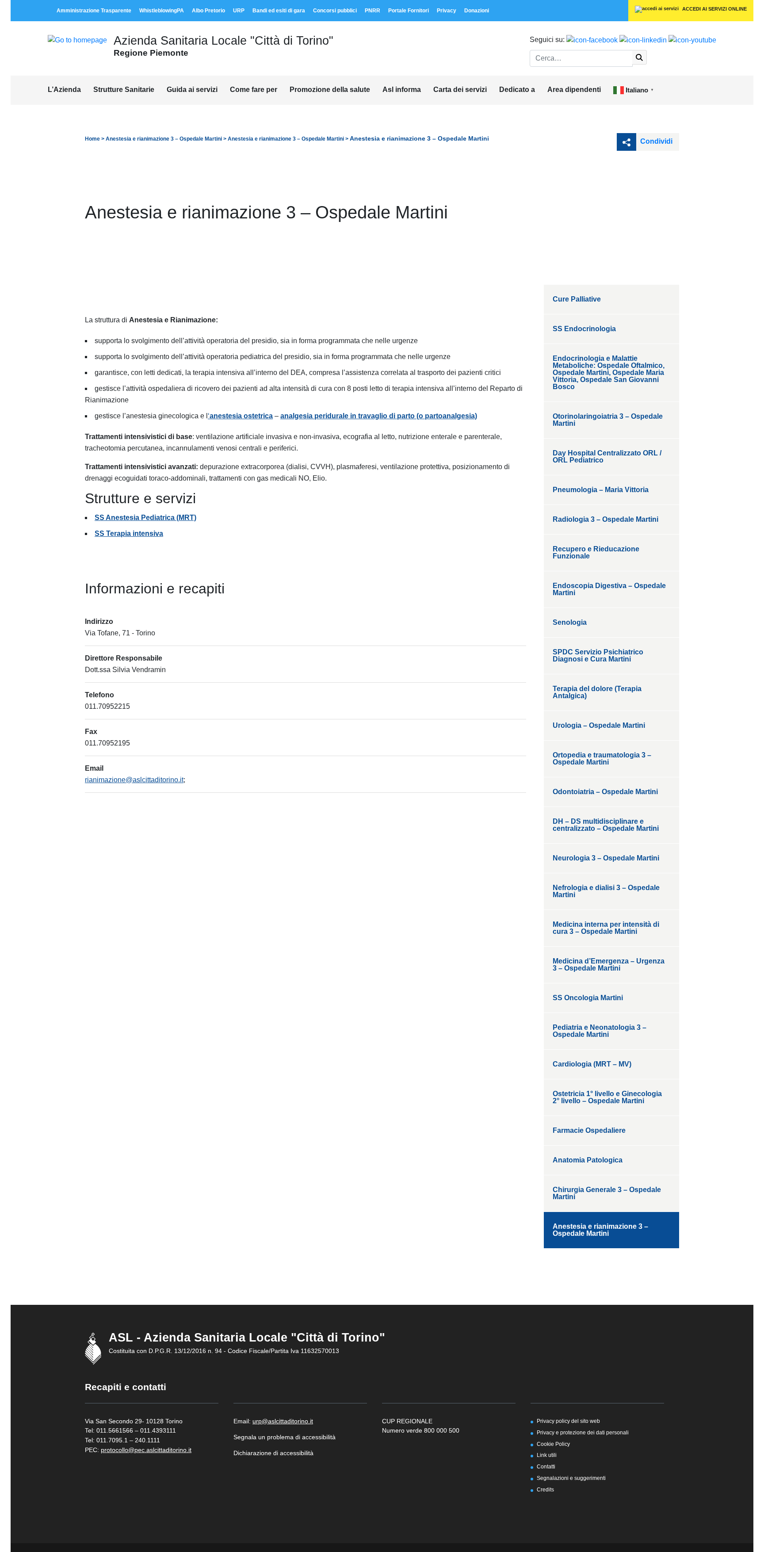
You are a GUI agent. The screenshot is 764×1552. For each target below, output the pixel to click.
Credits (545, 1489)
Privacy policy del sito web (568, 1421)
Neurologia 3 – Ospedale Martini (606, 858)
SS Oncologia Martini (588, 998)
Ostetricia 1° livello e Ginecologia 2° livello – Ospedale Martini (607, 1097)
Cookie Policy (553, 1444)
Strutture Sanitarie (123, 89)
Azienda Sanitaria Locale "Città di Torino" (223, 40)
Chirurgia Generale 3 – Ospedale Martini (607, 1193)
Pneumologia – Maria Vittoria (601, 489)
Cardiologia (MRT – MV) (592, 1064)
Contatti (546, 1466)
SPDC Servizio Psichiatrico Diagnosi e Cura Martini (598, 655)
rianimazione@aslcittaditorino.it (134, 780)
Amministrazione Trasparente (94, 11)
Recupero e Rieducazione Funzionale (596, 552)
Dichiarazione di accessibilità (273, 1452)
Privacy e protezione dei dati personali (583, 1432)
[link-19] (692, 39)
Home (92, 139)
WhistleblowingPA (161, 11)
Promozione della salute (330, 89)
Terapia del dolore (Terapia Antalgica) (597, 692)
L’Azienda (64, 89)
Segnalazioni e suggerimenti (571, 1478)
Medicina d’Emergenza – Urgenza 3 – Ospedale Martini (609, 964)
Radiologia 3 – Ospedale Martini (605, 519)
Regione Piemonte (151, 52)
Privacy (446, 11)
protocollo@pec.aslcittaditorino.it (146, 1449)
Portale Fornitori (408, 11)
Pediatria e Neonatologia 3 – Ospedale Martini (599, 1031)
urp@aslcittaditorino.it (282, 1421)
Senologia (570, 622)
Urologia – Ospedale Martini (599, 725)
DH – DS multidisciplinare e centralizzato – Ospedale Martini (606, 825)
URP (238, 11)
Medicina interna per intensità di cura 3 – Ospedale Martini (606, 928)
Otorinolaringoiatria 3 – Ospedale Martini (608, 420)
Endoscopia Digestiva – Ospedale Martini (609, 589)
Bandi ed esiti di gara (278, 11)
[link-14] (77, 39)
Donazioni (476, 11)
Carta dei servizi (460, 89)
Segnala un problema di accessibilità (284, 1437)
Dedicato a (517, 89)
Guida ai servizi (192, 89)
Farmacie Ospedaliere (589, 1130)
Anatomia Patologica (588, 1160)
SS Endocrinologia (584, 329)
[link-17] (592, 39)
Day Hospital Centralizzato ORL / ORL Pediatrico (607, 456)
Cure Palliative (577, 299)
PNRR (372, 11)
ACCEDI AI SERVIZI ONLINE (714, 8)
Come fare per (253, 89)
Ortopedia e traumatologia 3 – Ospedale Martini (602, 758)
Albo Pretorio (208, 11)
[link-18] (643, 39)
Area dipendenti (574, 89)
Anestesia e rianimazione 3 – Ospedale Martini (164, 139)
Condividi (655, 141)
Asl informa (401, 89)
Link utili (547, 1455)
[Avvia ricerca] (639, 57)
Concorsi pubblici (335, 11)
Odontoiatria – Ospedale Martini (605, 791)
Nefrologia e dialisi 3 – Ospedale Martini (606, 891)
